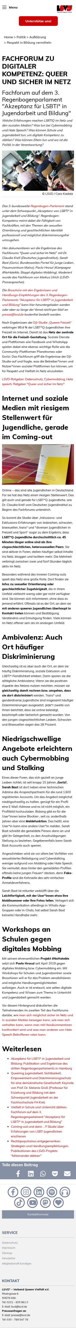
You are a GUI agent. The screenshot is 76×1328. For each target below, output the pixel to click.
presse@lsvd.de (13, 314)
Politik (21, 37)
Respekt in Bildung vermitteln (29, 42)
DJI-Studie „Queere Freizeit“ (52, 322)
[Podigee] (64, 1192)
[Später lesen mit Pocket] (56, 1174)
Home (8, 37)
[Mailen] (68, 1174)
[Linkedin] (38, 1192)
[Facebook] (12, 1192)
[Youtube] (32, 1202)
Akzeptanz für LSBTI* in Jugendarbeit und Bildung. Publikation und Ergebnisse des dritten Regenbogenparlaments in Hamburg (41, 1063)
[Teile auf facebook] (20, 1174)
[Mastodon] (45, 1202)
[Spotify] (51, 1192)
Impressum (8, 1247)
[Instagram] (25, 1192)
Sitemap (7, 1253)
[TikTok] (19, 1202)
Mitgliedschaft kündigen (16, 1263)
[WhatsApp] (44, 1174)
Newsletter (8, 1258)
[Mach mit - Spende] (57, 1202)
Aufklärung (37, 37)
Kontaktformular (38, 1214)
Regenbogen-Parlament (47, 206)
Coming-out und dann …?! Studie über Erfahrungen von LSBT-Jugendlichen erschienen (37, 1131)
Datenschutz (10, 1242)
